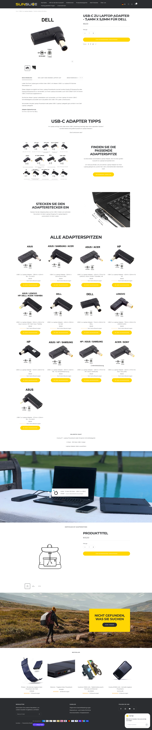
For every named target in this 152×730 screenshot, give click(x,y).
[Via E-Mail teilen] (95, 44)
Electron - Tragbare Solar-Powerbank (61, 687)
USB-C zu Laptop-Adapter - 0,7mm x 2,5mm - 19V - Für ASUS (30, 418)
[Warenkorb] (135, 4)
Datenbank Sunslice (103, 174)
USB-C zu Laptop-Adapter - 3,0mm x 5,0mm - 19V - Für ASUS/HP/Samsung (60, 370)
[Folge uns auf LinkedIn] (134, 709)
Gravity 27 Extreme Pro (72, 89)
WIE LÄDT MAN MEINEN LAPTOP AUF (49, 77)
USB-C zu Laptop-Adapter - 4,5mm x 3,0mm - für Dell (60, 323)
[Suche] (128, 4)
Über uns (103, 2)
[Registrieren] (39, 714)
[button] (124, 4)
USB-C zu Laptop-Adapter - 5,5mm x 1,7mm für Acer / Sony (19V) (122, 370)
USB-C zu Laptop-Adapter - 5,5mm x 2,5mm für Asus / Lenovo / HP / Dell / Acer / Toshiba (30, 323)
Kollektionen (70, 2)
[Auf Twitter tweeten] (93, 44)
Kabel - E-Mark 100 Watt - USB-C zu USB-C (73, 491)
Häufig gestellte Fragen (48, 5)
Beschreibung (27, 77)
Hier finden (109, 624)
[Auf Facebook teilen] (88, 44)
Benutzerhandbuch (74, 77)
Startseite (44, 2)
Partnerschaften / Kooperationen (79, 712)
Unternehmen (61, 5)
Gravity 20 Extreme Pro (29, 91)
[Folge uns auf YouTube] (129, 709)
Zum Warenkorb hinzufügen (106, 553)
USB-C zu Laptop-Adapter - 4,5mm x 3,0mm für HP (122, 275)
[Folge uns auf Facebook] (121, 709)
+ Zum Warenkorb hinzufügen (74, 493)
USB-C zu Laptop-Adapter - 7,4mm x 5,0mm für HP (30, 370)
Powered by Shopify (27, 723)
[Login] (132, 4)
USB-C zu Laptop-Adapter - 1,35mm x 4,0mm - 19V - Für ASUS (30, 275)
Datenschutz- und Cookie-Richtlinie (80, 710)
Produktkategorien (81, 2)
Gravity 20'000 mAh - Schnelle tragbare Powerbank (120, 688)
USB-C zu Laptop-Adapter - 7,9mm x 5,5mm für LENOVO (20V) (122, 323)
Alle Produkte (94, 2)
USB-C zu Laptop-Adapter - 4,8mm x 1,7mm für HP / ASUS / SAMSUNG (91, 370)
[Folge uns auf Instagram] (125, 709)
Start (17, 11)
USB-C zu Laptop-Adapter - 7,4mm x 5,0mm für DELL (91, 323)
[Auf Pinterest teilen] (90, 44)
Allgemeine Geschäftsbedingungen (80, 707)
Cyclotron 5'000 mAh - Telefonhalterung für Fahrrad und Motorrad (91, 688)
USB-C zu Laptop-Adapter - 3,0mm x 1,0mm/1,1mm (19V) (61, 275)
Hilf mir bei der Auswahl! (56, 2)
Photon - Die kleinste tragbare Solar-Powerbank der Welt (32, 688)
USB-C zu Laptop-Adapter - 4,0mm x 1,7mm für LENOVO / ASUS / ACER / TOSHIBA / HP (91, 275)
